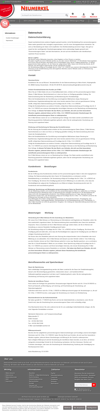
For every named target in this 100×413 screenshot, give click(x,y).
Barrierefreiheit (33, 381)
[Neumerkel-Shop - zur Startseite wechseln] (10, 11)
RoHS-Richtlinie (34, 377)
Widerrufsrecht (10, 373)
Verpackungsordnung (35, 379)
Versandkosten (53, 397)
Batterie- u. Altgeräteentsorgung (39, 375)
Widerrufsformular (11, 377)
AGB (7, 379)
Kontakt (31, 383)
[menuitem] (45, 14)
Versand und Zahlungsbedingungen (36, 386)
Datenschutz (9, 375)
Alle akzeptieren (79, 408)
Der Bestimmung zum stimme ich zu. (83, 389)
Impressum (9, 40)
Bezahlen (32, 373)
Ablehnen (67, 408)
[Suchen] (67, 15)
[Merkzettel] (73, 12)
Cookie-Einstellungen (12, 38)
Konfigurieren (92, 408)
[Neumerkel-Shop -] (50, 8)
